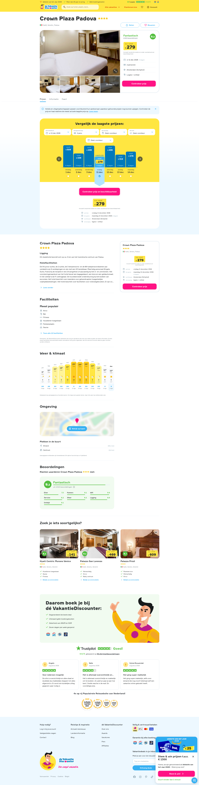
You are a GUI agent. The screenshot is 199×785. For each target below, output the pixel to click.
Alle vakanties (111, 7)
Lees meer (93, 111)
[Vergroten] (115, 71)
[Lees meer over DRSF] (65, 634)
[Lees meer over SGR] (158, 2)
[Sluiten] (193, 756)
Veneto (50, 25)
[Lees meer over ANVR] (155, 2)
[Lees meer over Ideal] (59, 634)
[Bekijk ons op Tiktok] (152, 776)
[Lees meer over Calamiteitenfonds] (145, 742)
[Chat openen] (194, 780)
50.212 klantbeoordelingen (108, 654)
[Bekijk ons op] (140, 776)
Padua (56, 25)
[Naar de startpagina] (49, 7)
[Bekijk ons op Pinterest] (146, 776)
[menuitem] (139, 59)
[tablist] (99, 99)
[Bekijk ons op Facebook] (134, 776)
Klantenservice (130, 7)
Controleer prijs (139, 83)
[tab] (43, 99)
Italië (45, 25)
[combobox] (80, 7)
